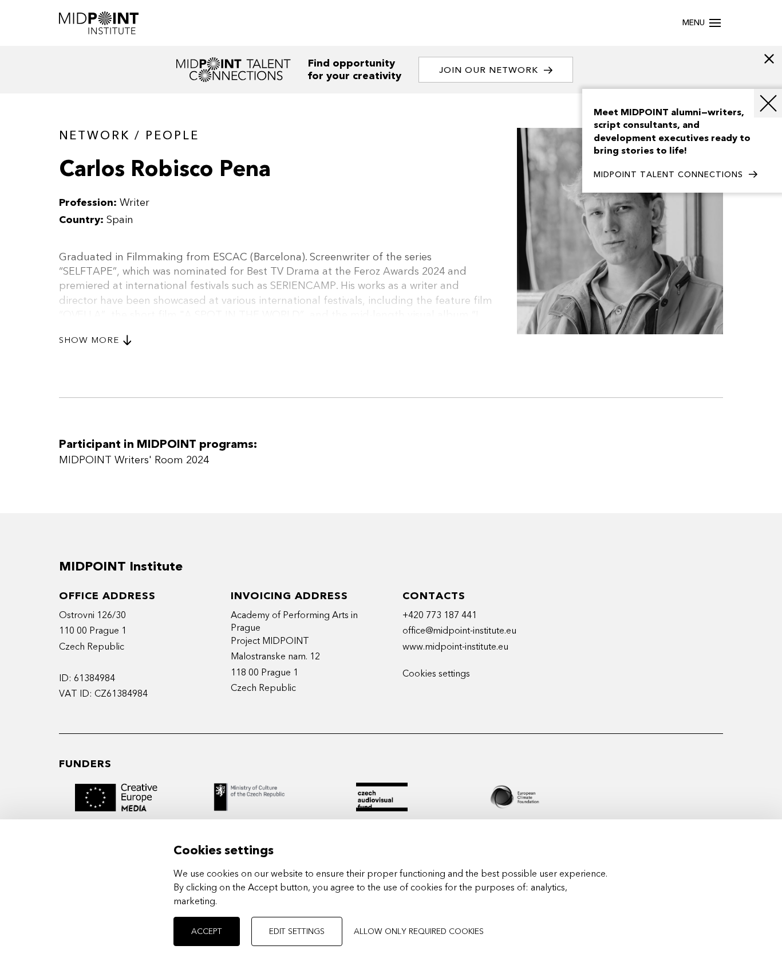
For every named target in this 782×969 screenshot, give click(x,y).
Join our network (488, 70)
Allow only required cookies (419, 931)
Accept (206, 931)
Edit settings (297, 931)
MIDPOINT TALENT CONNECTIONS (668, 174)
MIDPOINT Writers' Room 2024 (134, 460)
